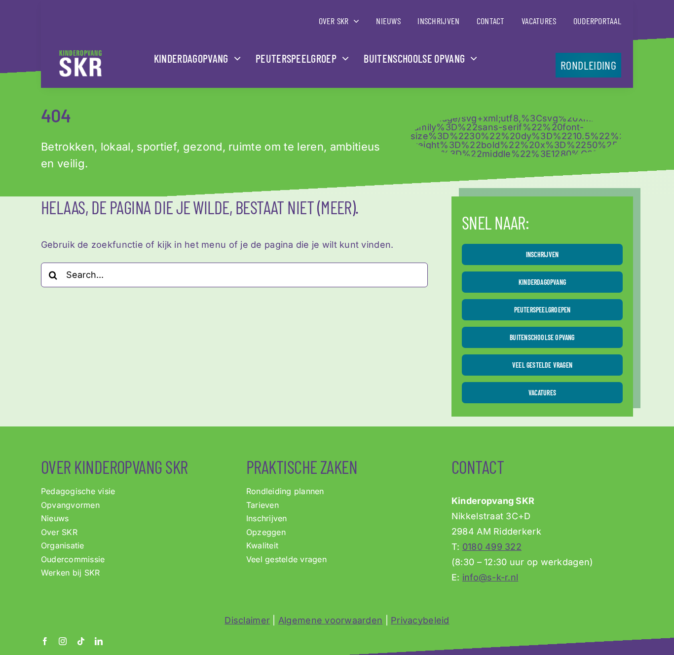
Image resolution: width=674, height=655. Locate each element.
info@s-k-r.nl (490, 577)
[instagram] (63, 641)
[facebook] (45, 641)
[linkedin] (99, 641)
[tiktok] (81, 641)
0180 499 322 (492, 546)
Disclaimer (247, 620)
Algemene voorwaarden (330, 620)
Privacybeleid (420, 620)
